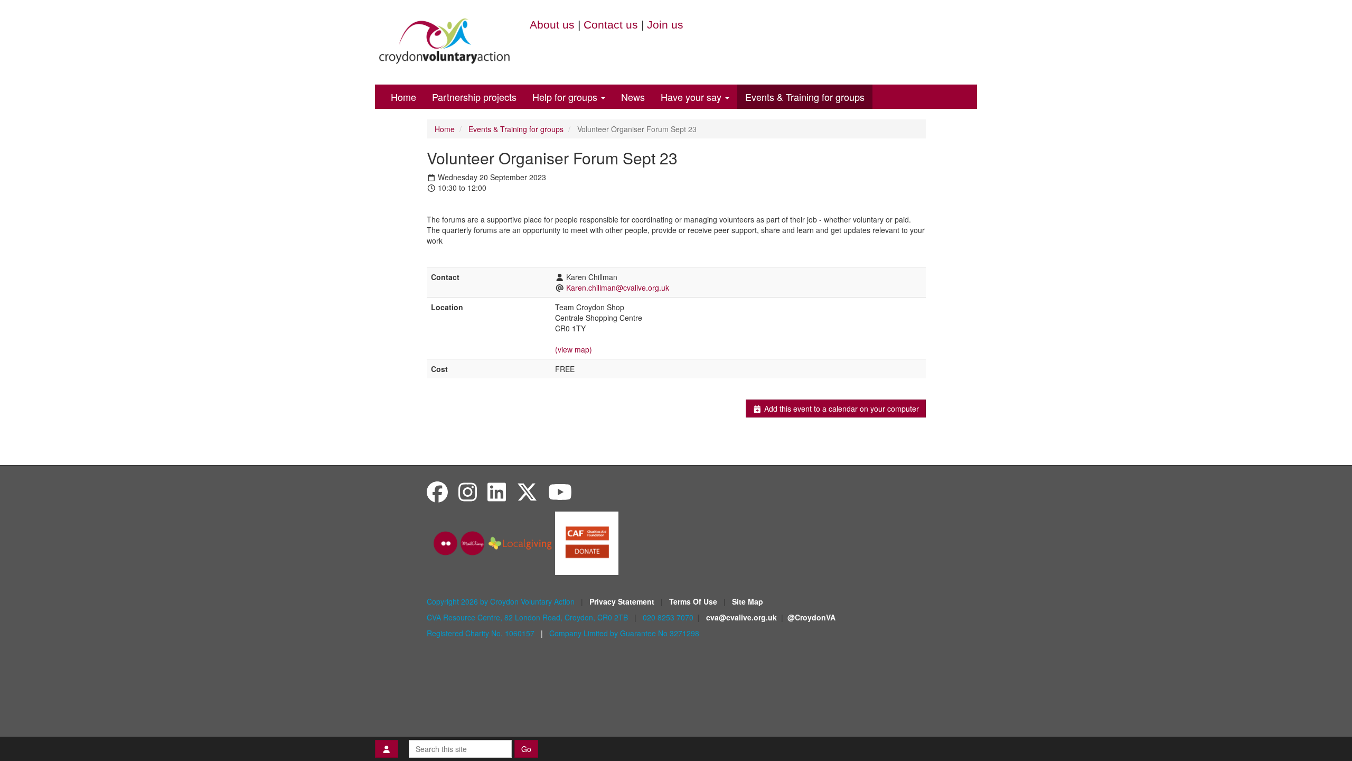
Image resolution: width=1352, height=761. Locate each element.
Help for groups (566, 97)
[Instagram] (467, 491)
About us (552, 24)
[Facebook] (437, 491)
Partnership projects (474, 97)
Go (526, 749)
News (633, 97)
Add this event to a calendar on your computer (840, 408)
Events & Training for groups (805, 97)
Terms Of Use (694, 601)
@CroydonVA (811, 617)
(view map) (573, 349)
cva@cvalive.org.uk (741, 617)
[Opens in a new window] (586, 542)
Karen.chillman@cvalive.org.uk (617, 287)
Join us (665, 24)
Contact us (611, 24)
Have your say (692, 97)
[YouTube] (560, 491)
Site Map (747, 601)
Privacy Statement (622, 601)
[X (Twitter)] (527, 491)
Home (403, 97)
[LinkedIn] (496, 491)
